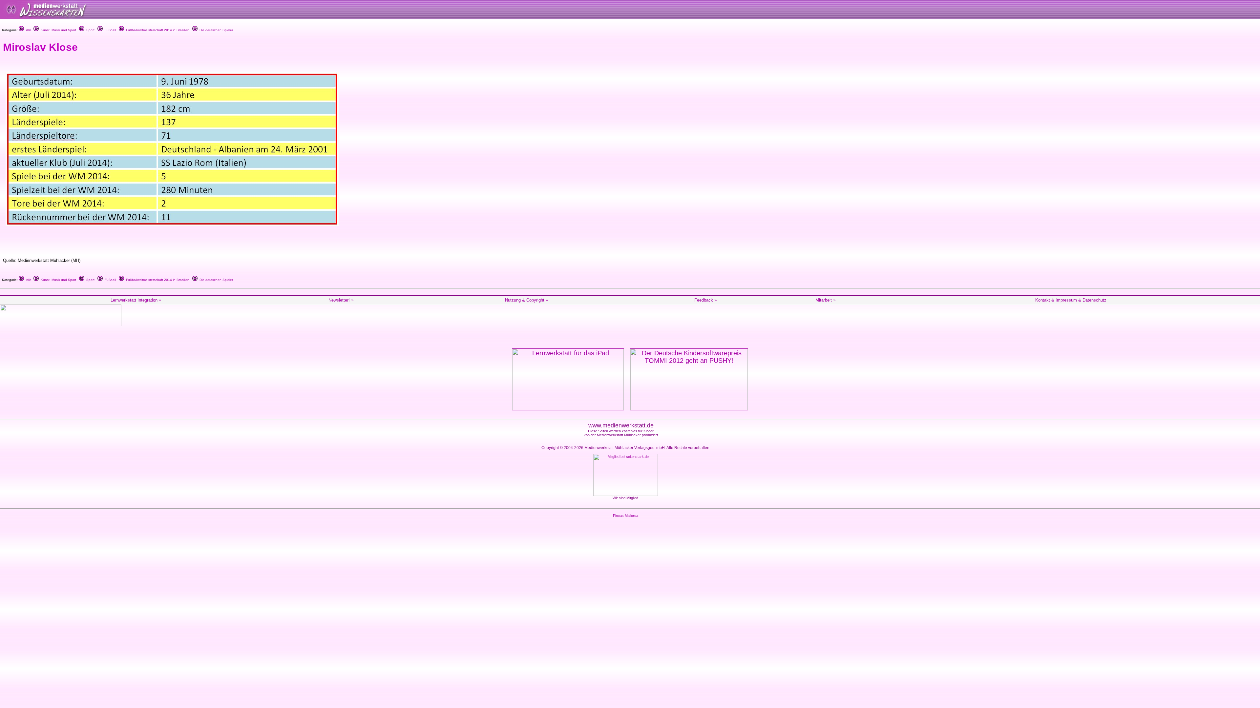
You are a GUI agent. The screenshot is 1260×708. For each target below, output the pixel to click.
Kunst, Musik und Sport (57, 30)
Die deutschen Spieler (215, 30)
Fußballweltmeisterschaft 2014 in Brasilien (156, 30)
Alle (28, 30)
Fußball (109, 30)
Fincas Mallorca (625, 516)
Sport (89, 30)
